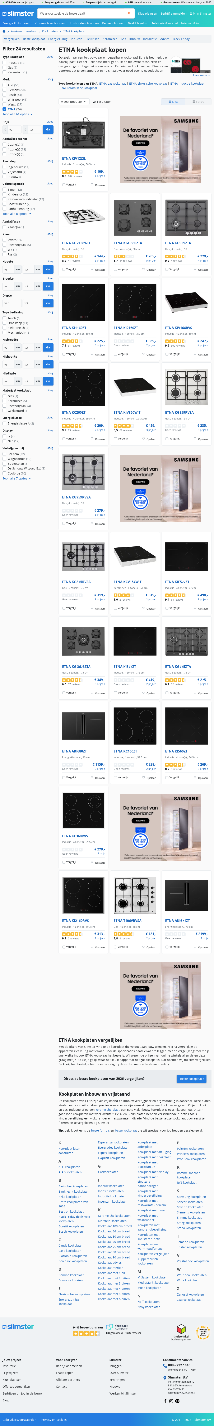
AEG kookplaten (69, 1167)
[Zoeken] (129, 13)
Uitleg (49, 56)
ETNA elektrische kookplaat (148, 83)
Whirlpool (17, 99)
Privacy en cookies (54, 1420)
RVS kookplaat (186, 1182)
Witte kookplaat (188, 1280)
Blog (6, 1400)
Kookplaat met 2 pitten (114, 1278)
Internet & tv (190, 23)
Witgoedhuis (19, 459)
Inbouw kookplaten (111, 1186)
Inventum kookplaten (112, 1201)
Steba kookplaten (189, 1228)
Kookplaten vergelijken (153, 1254)
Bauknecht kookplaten (74, 1191)
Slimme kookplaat (189, 1217)
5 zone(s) (16, 154)
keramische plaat (108, 1110)
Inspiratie (9, 1366)
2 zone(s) (16, 144)
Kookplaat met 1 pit (111, 1273)
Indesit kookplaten (111, 1191)
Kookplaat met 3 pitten (114, 1283)
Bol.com (16, 454)
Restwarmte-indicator (26, 199)
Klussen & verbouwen (50, 23)
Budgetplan (18, 464)
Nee (13, 441)
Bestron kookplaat (71, 1211)
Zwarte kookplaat (189, 1300)
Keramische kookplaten (114, 1216)
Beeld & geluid (138, 23)
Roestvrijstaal (19, 245)
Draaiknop (18, 323)
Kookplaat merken (110, 1268)
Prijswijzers (10, 1373)
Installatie (150, 39)
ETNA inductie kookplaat (187, 83)
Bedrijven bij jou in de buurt (22, 1393)
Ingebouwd (18, 167)
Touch (14, 318)
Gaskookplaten (108, 1172)
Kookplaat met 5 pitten (114, 1294)
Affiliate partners (68, 1380)
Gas (123, 39)
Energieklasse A (21, 423)
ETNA (15, 109)
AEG (13, 85)
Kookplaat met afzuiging (154, 1152)
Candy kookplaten (71, 1245)
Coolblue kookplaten (73, 1261)
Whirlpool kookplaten (192, 1275)
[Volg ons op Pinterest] (177, 1401)
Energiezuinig (58, 39)
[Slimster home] (18, 13)
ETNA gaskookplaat (112, 83)
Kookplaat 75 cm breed (114, 1247)
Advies (164, 39)
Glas (13, 396)
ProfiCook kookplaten (191, 1159)
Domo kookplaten (71, 1280)
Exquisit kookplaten (111, 1158)
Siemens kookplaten (191, 1212)
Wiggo (15, 104)
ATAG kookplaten (70, 1172)
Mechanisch (18, 332)
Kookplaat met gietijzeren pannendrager (148, 1181)
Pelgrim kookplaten (190, 1149)
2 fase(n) (16, 227)
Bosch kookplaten (71, 1231)
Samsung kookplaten (191, 1197)
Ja (11, 436)
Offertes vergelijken (16, 1386)
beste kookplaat (126, 1130)
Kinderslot (18, 194)
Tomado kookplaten (190, 1242)
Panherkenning (21, 209)
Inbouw (134, 39)
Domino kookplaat (71, 1275)
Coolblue (17, 473)
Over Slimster (119, 1373)
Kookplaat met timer (152, 1210)
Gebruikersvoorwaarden (19, 1420)
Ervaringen (117, 1380)
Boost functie (19, 204)
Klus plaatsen (147, 13)
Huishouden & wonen (84, 23)
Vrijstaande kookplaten (193, 1261)
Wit (12, 250)
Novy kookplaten (149, 1307)
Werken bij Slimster (123, 1393)
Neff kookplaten (149, 1302)
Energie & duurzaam (17, 23)
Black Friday (181, 39)
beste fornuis (100, 1130)
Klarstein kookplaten (112, 1221)
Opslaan (100, 185)
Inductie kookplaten (112, 1196)
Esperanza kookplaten (113, 1142)
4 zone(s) (17, 149)
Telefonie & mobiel (165, 23)
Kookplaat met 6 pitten (114, 1299)
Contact (61, 1386)
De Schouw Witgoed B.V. (26, 468)
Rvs (12, 254)
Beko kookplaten (70, 1197)
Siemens (16, 90)
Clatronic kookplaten (73, 1256)
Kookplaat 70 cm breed (114, 1242)
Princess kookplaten (191, 1154)
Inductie (76, 39)
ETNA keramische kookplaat (78, 88)
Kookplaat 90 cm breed (114, 1257)
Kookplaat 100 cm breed (115, 1226)
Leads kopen (65, 1373)
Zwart (15, 240)
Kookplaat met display (153, 1172)
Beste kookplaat (34, 39)
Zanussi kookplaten (190, 1294)
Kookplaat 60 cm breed (114, 1236)
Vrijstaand (17, 172)
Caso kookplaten (70, 1251)
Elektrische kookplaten (74, 1294)
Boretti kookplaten (71, 1226)
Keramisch (110, 39)
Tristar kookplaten (189, 1247)
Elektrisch (92, 39)
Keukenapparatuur (23, 31)
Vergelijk (71, 184)
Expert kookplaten (110, 1153)
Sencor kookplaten (190, 1202)
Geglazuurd (18, 411)
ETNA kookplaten (74, 31)
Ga (48, 129)
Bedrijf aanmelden (173, 13)
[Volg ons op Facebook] (165, 1401)
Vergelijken (12, 39)
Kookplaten (50, 31)
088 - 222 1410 (179, 1365)
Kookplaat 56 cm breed (114, 1231)
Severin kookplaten (190, 1207)
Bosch (15, 95)
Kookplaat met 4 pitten (114, 1289)
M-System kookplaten (152, 1277)
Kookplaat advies (110, 1262)
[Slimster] (6, 31)
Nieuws (115, 1386)
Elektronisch (18, 328)
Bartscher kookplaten (73, 1186)
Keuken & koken (113, 23)
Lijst (174, 102)
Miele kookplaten (149, 1288)
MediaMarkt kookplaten (154, 1283)
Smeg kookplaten (189, 1223)
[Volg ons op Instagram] (171, 1401)
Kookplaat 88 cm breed (114, 1252)
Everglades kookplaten (113, 1147)
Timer (15, 190)
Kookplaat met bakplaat (154, 1157)
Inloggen (116, 1366)
